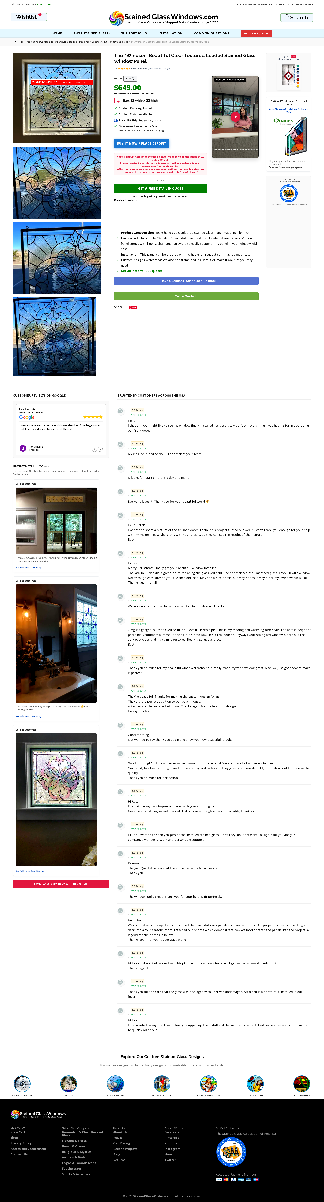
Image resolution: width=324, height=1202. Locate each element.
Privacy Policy (21, 1143)
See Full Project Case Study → (30, 567)
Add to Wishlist (58, 82)
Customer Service (300, 4)
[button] (100, 449)
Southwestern (72, 1168)
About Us (120, 1132)
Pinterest (172, 1138)
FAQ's (117, 1138)
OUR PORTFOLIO (134, 33)
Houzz (169, 1154)
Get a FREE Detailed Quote (160, 188)
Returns (119, 1160)
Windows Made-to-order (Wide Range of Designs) (61, 41)
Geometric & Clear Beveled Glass (109, 41)
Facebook (172, 1132)
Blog (116, 1154)
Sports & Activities (76, 1174)
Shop (14, 1138)
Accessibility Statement (28, 1149)
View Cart (18, 1132)
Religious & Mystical (77, 1152)
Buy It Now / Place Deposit (141, 143)
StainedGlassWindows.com (153, 1196)
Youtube (171, 1143)
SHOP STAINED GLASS (91, 33)
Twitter (170, 1160)
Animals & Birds (74, 1157)
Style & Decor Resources (254, 4)
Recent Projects (125, 1149)
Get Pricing (121, 1143)
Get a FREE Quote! (256, 33)
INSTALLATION (171, 33)
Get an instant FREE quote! (141, 271)
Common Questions (211, 33)
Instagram (172, 1149)
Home (57, 33)
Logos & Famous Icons (79, 1163)
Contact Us (19, 1154)
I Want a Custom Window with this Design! (61, 883)
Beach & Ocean (73, 1146)
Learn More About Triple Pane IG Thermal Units (288, 110)
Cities (280, 4)
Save (134, 307)
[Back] (13, 41)
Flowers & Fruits (74, 1141)
